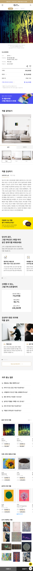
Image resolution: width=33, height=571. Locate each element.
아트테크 (16, 8)
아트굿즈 (22, 8)
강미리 (8, 55)
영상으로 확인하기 (15, 364)
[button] (3, 359)
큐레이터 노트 (5, 175)
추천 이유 (12, 175)
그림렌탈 (10, 8)
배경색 (24, 147)
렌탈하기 (24, 569)
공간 (8, 147)
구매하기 (8, 569)
